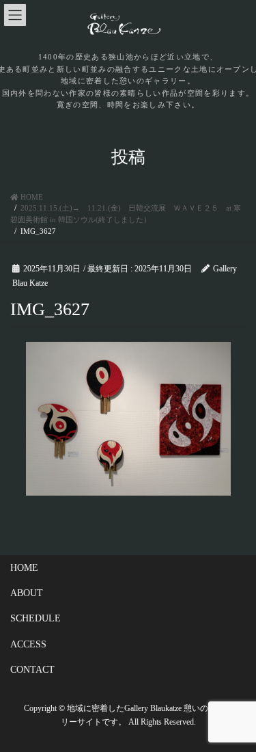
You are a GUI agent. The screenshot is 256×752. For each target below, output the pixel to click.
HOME (24, 568)
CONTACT (32, 669)
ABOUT (26, 593)
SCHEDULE (35, 618)
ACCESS (28, 644)
